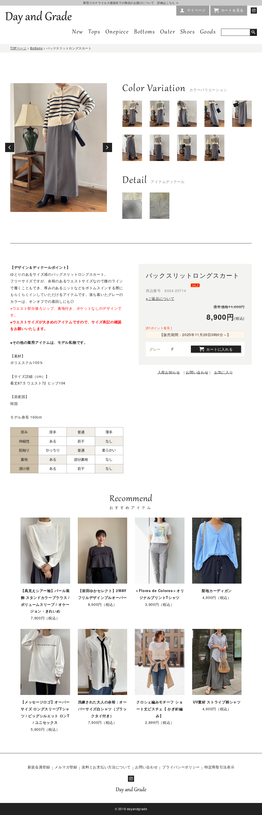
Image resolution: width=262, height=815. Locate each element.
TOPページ (18, 48)
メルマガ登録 (65, 766)
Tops (94, 32)
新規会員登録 (39, 766)
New (77, 32)
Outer (167, 32)
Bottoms (144, 32)
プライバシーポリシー (181, 766)
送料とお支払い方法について (106, 766)
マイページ (196, 10)
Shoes (187, 32)
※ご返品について (160, 298)
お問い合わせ (146, 766)
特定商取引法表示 (219, 766)
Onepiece (117, 32)
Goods (208, 32)
